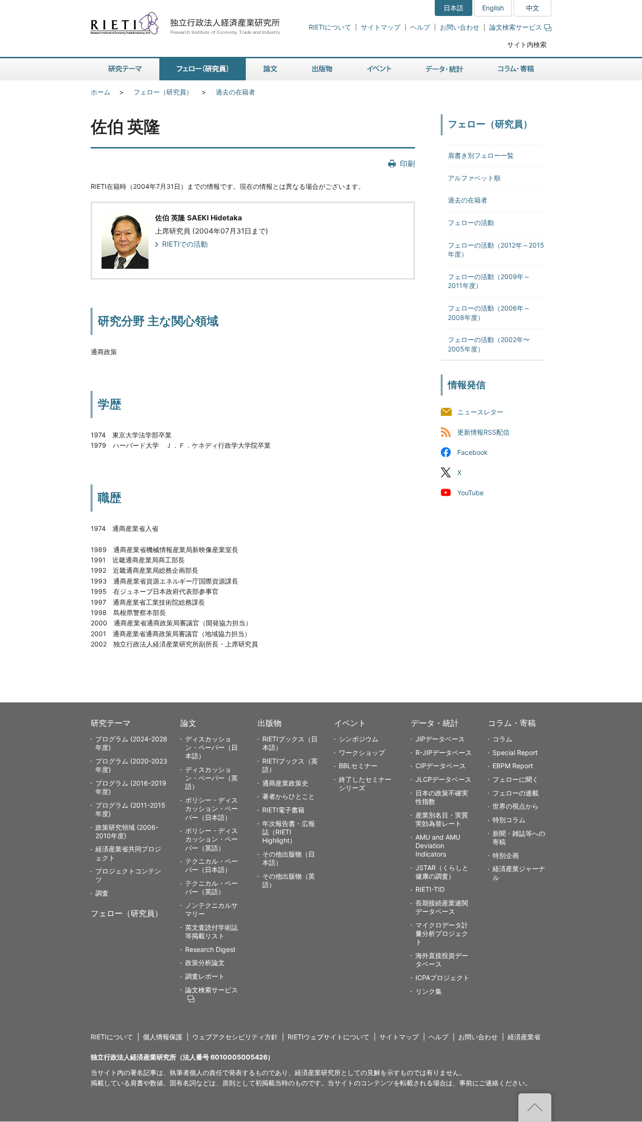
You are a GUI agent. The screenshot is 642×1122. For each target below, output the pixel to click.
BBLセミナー (358, 766)
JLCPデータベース (443, 779)
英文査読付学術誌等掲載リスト (211, 931)
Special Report (515, 752)
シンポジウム (358, 739)
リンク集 (428, 991)
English (493, 8)
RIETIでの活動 (185, 244)
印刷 (407, 163)
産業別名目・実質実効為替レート (441, 819)
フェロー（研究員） (163, 92)
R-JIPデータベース (443, 752)
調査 (102, 893)
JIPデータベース (440, 739)
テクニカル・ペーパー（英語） (211, 887)
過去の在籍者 (235, 92)
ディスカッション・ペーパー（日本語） (211, 747)
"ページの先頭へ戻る (534, 1107)
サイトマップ (380, 27)
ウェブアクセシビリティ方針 (235, 1037)
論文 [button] (270, 69)
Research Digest (210, 949)
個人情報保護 (162, 1037)
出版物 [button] (322, 69)
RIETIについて (330, 27)
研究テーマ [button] (125, 69)
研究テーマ (111, 723)
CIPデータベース (440, 766)
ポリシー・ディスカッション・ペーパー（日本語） (211, 808)
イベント (350, 723)
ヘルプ (420, 27)
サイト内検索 (527, 44)
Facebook (472, 452)
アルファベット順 (474, 178)
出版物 (270, 723)
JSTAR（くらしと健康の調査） (442, 872)
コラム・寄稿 (512, 723)
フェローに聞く (516, 779)
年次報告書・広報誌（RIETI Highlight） (288, 831)
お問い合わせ (459, 27)
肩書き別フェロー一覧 (481, 155)
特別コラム (509, 820)
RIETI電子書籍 (283, 810)
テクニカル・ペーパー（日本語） (211, 865)
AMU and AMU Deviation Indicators (437, 845)
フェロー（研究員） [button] (202, 69)
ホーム (100, 92)
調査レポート (205, 976)
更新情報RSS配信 (483, 432)
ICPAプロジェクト (442, 978)
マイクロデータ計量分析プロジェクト (441, 933)
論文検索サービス (515, 27)
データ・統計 (435, 723)
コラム (502, 739)
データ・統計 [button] (444, 69)
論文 (188, 723)
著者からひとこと (288, 796)
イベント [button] (379, 69)
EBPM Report (513, 766)
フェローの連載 (516, 793)
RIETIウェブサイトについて (328, 1037)
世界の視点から (516, 806)
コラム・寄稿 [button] (516, 69)
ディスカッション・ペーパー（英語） (211, 777)
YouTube (470, 493)
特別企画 (506, 855)
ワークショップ (362, 752)
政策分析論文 (205, 962)
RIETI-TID (430, 889)
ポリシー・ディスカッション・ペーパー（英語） (211, 838)
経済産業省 (524, 1037)
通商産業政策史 (285, 783)
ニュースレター (480, 412)
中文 (532, 8)
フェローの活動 (471, 222)
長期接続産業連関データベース (441, 907)
